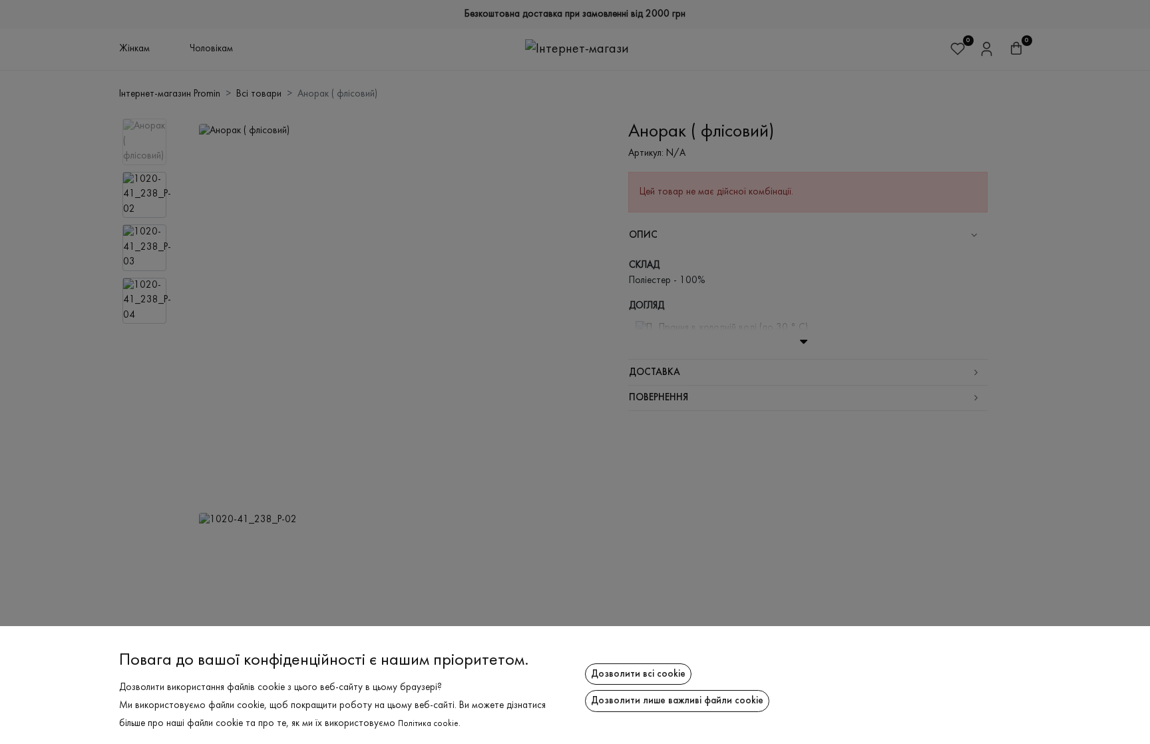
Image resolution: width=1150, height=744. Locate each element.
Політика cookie (428, 724)
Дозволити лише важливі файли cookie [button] (677, 700)
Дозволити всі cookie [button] (638, 674)
